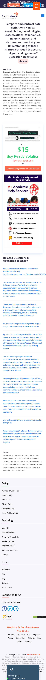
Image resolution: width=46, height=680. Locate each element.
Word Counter (7, 587)
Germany (28, 641)
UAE (28, 635)
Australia (11, 635)
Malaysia (31, 638)
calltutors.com (33, 655)
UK (18, 635)
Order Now (36, 6)
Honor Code (6, 500)
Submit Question (8, 533)
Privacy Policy (7, 504)
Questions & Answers (10, 550)
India (39, 638)
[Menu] (42, 16)
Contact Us (6, 570)
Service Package (8, 541)
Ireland (19, 641)
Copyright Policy (8, 509)
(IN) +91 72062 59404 (12, 602)
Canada (10, 638)
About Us (5, 528)
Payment (40, 671)
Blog (3, 579)
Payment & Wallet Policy (11, 491)
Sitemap (5, 555)
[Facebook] (4, 608)
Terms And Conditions (10, 513)
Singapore (36, 635)
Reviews (5, 583)
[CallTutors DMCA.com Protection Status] (39, 618)
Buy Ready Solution (23, 156)
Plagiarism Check (8, 546)
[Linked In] (16, 608)
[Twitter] (10, 608)
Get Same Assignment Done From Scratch (23, 169)
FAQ (3, 574)
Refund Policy (7, 495)
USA (23, 635)
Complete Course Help (10, 537)
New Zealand (20, 638)
